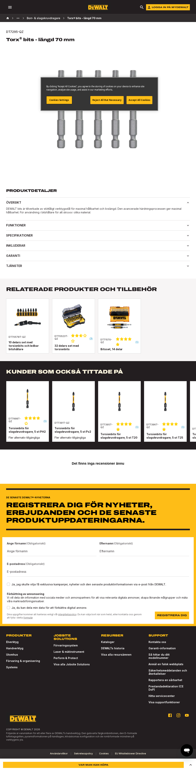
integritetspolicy (67, 614)
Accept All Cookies (139, 100)
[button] (190, 765)
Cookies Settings (59, 100)
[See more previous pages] (18, 18)
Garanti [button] (13, 256)
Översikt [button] (13, 202)
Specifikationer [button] (19, 235)
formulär (28, 617)
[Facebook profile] (170, 715)
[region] (98, 415)
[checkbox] (8, 584)
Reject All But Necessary (107, 100)
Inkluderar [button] (15, 245)
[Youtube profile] (187, 715)
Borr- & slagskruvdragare (43, 18)
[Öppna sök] (142, 7)
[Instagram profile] (178, 715)
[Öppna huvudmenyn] (10, 7)
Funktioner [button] (16, 225)
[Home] (7, 18)
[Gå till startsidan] (98, 7)
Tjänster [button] (14, 266)
